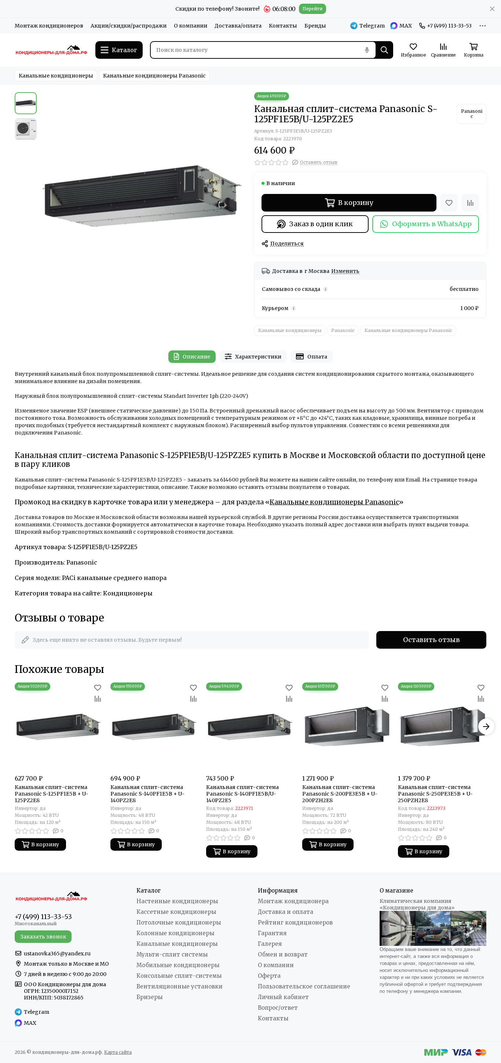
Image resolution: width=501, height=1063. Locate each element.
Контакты (283, 25)
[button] (44, 196)
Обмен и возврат (283, 954)
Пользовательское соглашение (304, 986)
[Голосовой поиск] (367, 50)
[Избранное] (449, 203)
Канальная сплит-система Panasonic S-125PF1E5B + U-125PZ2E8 (51, 794)
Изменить (345, 271)
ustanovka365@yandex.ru (57, 953)
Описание (196, 356)
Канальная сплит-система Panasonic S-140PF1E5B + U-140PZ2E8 (147, 794)
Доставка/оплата (238, 25)
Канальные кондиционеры (56, 75)
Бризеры (149, 997)
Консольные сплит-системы (179, 975)
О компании (190, 25)
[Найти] (384, 50)
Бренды (315, 25)
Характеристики (258, 356)
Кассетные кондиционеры (176, 911)
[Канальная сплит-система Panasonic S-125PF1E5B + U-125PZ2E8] (59, 726)
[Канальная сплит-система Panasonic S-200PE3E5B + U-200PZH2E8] (346, 726)
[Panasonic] (471, 113)
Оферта (269, 975)
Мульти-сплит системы (172, 954)
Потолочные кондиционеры (178, 922)
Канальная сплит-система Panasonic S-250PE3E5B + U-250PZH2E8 (435, 794)
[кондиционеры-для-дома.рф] (51, 50)
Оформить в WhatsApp (432, 224)
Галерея (270, 943)
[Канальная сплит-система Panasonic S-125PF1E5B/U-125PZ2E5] (143, 195)
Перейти (312, 8)
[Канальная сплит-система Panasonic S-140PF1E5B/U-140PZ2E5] (250, 726)
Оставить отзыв (431, 639)
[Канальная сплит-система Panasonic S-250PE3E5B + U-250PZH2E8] (442, 726)
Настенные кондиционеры (177, 901)
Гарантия (272, 933)
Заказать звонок (43, 936)
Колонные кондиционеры (175, 933)
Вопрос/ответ (278, 1007)
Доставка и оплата (285, 911)
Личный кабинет (283, 997)
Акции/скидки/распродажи (129, 25)
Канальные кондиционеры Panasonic (154, 75)
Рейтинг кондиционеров (295, 922)
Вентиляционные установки (179, 986)
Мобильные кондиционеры (177, 965)
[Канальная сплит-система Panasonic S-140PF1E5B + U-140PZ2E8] (154, 726)
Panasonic (343, 330)
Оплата (317, 356)
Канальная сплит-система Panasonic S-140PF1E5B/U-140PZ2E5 (242, 794)
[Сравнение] (470, 203)
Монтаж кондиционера (293, 901)
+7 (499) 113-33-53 (449, 25)
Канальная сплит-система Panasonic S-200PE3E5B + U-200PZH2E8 (339, 794)
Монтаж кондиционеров (49, 25)
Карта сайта (118, 1052)
